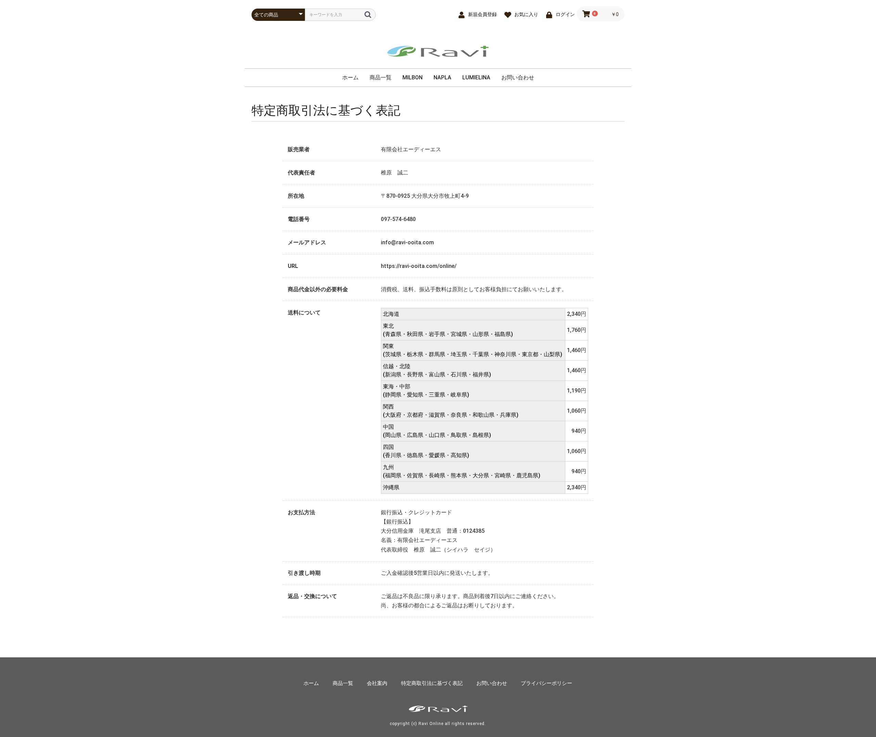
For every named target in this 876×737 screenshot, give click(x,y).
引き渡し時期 (304, 573)
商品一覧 (380, 77)
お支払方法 (301, 512)
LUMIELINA (476, 77)
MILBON (412, 77)
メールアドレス (307, 242)
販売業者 (299, 149)
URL (293, 266)
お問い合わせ (517, 77)
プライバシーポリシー (546, 683)
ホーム (350, 77)
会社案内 (377, 683)
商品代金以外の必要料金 (318, 289)
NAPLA (442, 77)
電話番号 (299, 219)
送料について (304, 312)
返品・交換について (312, 596)
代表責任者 (301, 172)
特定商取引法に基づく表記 (432, 683)
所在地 (296, 196)
